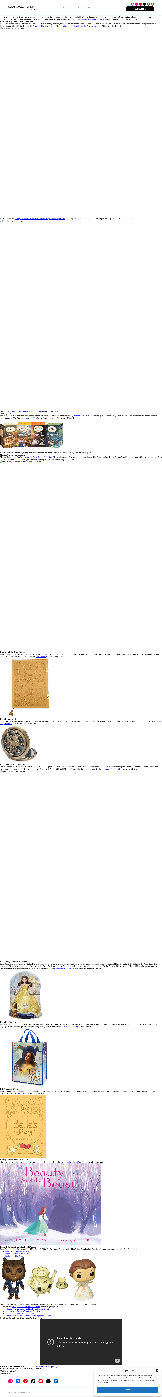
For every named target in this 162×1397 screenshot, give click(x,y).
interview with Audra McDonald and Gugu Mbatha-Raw (28, 1316)
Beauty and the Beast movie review (90, 19)
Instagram (56, 1366)
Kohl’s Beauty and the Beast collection (26, 411)
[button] (157, 1370)
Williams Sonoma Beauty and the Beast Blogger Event (27, 1309)
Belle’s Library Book (19, 1093)
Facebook (40, 1366)
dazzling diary (41, 656)
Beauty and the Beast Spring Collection (36, 457)
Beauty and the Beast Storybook (74, 1162)
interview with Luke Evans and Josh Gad (21, 1313)
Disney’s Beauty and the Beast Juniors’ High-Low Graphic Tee (40, 219)
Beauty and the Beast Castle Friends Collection (51, 26)
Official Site (29, 1366)
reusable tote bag (71, 1026)
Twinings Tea (78, 416)
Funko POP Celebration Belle (17, 1251)
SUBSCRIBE (140, 9)
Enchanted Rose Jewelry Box (113, 769)
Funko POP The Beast (14, 1256)
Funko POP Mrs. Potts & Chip (17, 1254)
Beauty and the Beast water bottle (87, 26)
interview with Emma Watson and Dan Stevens (24, 1311)
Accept (127, 1390)
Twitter (48, 1366)
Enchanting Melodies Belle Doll (67, 968)
